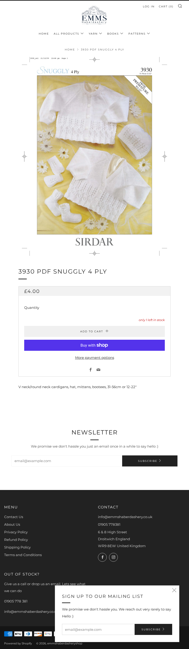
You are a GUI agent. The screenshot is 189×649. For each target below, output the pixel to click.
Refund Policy (16, 539)
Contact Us (13, 517)
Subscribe (147, 461)
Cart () (166, 6)
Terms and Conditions (23, 555)
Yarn (93, 33)
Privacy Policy (16, 532)
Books (113, 33)
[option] (94, 156)
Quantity (31, 307)
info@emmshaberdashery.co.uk (125, 517)
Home (44, 33)
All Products (66, 33)
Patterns (137, 33)
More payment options (94, 357)
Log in (149, 6)
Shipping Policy (17, 547)
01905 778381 (109, 524)
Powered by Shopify (18, 643)
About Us (12, 524)
